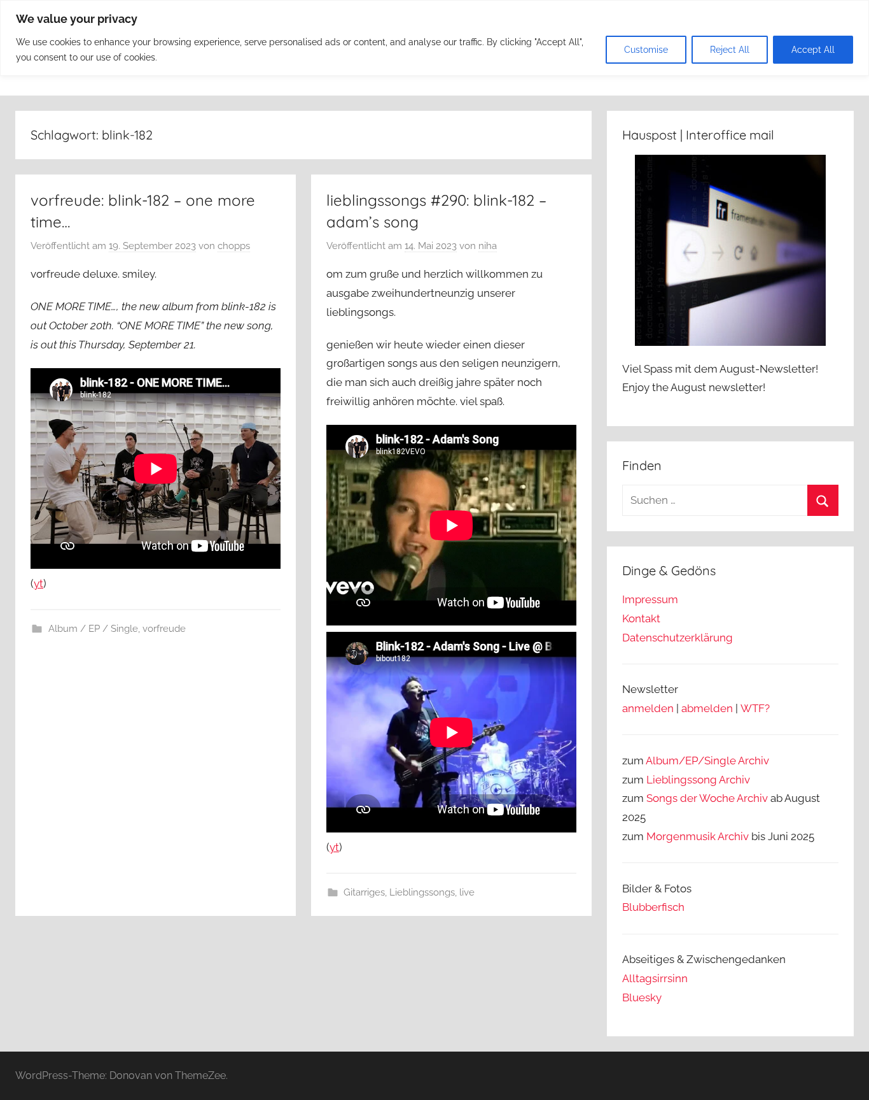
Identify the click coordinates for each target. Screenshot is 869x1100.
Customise (646, 50)
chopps (234, 246)
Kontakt (641, 618)
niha (487, 246)
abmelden (707, 708)
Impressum (650, 599)
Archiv (734, 779)
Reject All (729, 50)
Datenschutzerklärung (677, 637)
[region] (434, 38)
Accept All (813, 50)
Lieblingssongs (422, 892)
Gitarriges (364, 892)
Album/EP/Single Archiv (707, 760)
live (467, 892)
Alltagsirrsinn (655, 978)
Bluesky (642, 997)
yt (38, 583)
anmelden (648, 708)
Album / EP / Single (93, 628)
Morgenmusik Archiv (697, 836)
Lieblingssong (681, 779)
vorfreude (164, 628)
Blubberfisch (653, 907)
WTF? (755, 708)
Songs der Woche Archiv (707, 798)
